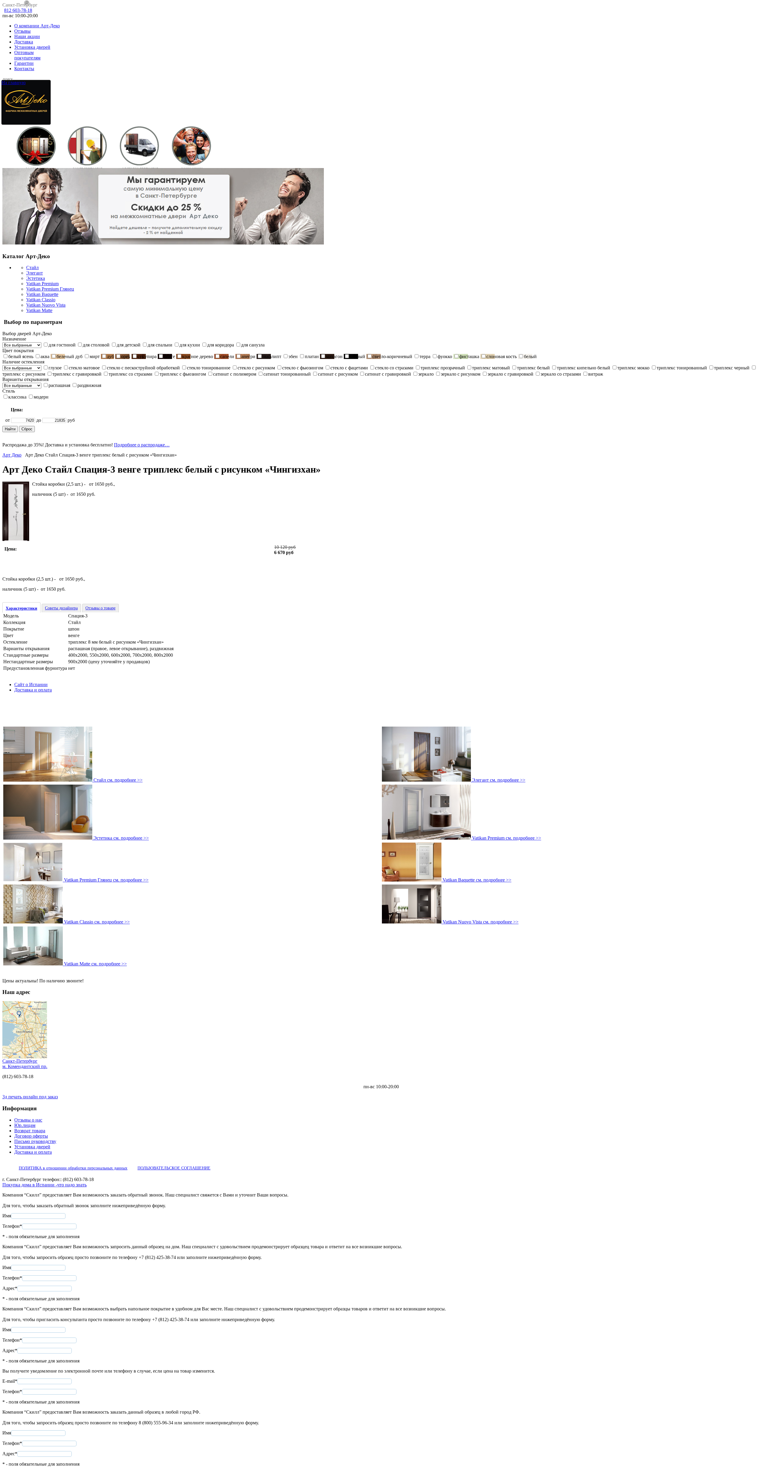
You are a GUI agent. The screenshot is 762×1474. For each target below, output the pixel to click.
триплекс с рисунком (23, 374)
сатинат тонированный (287, 374)
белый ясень (20, 356)
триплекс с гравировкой (77, 374)
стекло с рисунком (256, 367)
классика (17, 396)
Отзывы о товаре (100, 608)
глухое (55, 367)
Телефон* (12, 1226)
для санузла (253, 344)
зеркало (426, 374)
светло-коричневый (392, 356)
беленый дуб (69, 356)
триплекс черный (731, 367)
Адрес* (9, 1288)
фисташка (469, 356)
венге (169, 356)
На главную (13, 82)
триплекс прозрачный (443, 367)
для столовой (96, 344)
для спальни (160, 344)
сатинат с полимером (234, 374)
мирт (95, 356)
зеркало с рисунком (460, 374)
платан (312, 356)
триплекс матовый (491, 367)
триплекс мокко (633, 367)
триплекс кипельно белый (583, 367)
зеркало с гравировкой (510, 374)
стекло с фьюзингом (302, 367)
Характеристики (21, 608)
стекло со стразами (394, 367)
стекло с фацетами (349, 367)
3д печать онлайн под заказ (30, 1096)
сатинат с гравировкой (388, 374)
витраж (595, 374)
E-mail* (9, 1381)
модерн (41, 396)
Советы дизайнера (61, 608)
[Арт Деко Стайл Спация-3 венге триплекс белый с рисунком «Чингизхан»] (15, 539)
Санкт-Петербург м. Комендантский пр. (24, 1064)
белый (530, 356)
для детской (128, 344)
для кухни (189, 344)
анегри (248, 356)
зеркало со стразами (561, 374)
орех (125, 356)
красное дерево (197, 356)
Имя (6, 1215)
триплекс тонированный (682, 367)
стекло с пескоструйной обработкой (143, 367)
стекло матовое (84, 367)
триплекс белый (533, 367)
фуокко (445, 356)
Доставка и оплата (33, 689)
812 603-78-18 (18, 10)
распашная (59, 385)
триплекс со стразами (130, 374)
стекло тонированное (208, 367)
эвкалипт (272, 356)
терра (424, 356)
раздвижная (89, 385)
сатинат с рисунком (338, 374)
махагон (334, 356)
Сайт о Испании (31, 684)
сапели (227, 356)
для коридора (220, 344)
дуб (110, 356)
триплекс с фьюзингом (183, 374)
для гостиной (62, 344)
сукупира (147, 356)
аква (44, 356)
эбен (293, 356)
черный (357, 356)
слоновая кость (501, 356)
